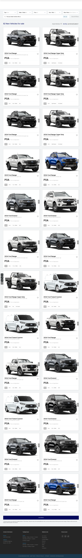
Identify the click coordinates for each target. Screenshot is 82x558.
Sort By (65, 24)
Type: (5, 12)
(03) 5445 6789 (6, 537)
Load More (41, 517)
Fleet (43, 546)
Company (44, 548)
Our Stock (44, 536)
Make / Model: (22, 12)
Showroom (44, 537)
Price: (35, 12)
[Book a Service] (2, 277)
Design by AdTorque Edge (57, 556)
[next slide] (39, 39)
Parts (43, 544)
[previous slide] (4, 39)
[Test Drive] (2, 280)
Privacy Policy (40, 556)
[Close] (2, 283)
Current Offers (45, 539)
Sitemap (47, 556)
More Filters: (66, 12)
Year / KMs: (51, 12)
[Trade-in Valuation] (2, 274)
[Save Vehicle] (38, 54)
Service (43, 542)
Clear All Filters (75, 16)
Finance (43, 541)
